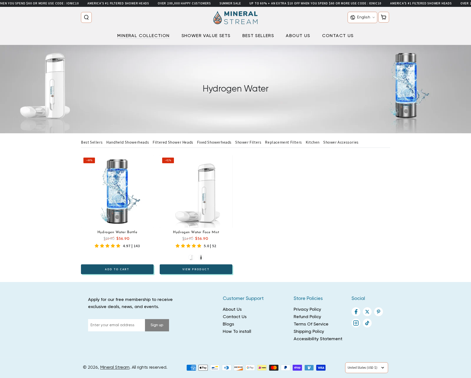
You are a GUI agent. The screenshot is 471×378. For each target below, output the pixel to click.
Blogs (228, 324)
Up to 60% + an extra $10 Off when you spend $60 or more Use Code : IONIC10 (315, 3)
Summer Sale (230, 3)
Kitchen (313, 142)
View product (196, 269)
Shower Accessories (341, 142)
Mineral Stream (115, 367)
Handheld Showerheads (127, 142)
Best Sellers (92, 142)
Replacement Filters (283, 142)
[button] (87, 17)
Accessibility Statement (318, 339)
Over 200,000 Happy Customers (184, 3)
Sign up (157, 325)
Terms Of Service (311, 324)
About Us (232, 309)
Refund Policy (307, 317)
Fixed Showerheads (214, 142)
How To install (237, 331)
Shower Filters (248, 142)
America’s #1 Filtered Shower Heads (118, 3)
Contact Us (235, 317)
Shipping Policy (309, 331)
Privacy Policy (307, 309)
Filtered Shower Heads (173, 142)
